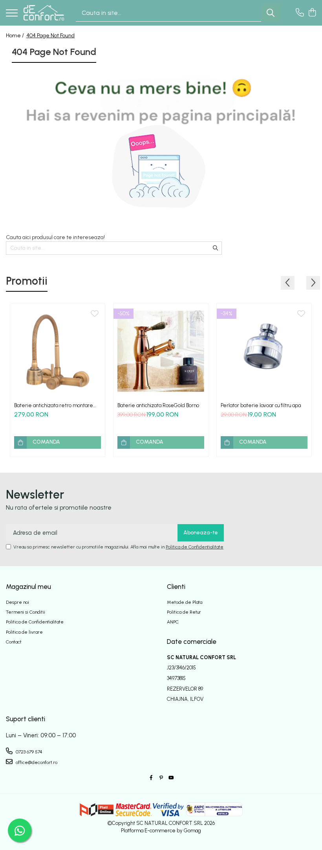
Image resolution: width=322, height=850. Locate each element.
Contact (14, 642)
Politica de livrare (24, 632)
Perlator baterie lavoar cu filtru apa (261, 405)
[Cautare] (270, 13)
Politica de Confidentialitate (194, 547)
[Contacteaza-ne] (300, 13)
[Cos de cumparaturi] (312, 13)
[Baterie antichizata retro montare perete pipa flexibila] (57, 351)
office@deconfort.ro (36, 762)
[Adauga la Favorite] (94, 314)
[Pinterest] (161, 778)
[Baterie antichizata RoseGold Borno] (160, 351)
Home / (15, 35)
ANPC (173, 622)
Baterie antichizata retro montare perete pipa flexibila (53, 405)
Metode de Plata (184, 602)
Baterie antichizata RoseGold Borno (158, 405)
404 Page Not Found (50, 35)
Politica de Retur (184, 612)
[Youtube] (170, 778)
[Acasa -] (44, 12)
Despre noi (17, 602)
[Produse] (12, 13)
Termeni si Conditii (25, 612)
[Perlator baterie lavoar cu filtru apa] (264, 351)
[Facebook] (151, 778)
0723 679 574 (28, 752)
